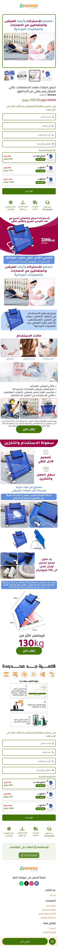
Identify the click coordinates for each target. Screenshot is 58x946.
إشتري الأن (25, 941)
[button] (47, 75)
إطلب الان (29, 431)
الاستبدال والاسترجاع (47, 913)
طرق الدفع (51, 905)
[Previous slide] (51, 43)
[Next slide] (7, 43)
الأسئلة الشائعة (49, 932)
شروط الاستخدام (49, 909)
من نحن (53, 895)
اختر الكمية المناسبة (47, 150)
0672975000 (30, 855)
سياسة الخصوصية (48, 917)
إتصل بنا (52, 928)
